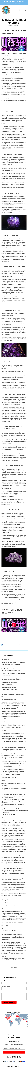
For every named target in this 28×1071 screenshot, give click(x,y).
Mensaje (3, 991)
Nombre (3, 980)
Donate (18, 1037)
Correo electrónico (5, 986)
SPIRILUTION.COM (15, 1066)
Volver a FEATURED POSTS (15, 1010)
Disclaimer (11, 1037)
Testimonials (19, 1035)
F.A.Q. (12, 1035)
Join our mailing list (14, 1041)
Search (7, 1035)
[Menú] (25, 10)
